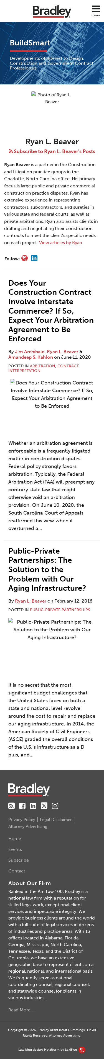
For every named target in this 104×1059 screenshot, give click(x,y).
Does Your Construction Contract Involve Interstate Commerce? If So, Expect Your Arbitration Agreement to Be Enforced (51, 310)
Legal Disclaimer (56, 819)
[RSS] (11, 806)
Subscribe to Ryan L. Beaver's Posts (54, 151)
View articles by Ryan (60, 242)
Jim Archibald (30, 351)
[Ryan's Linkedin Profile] (34, 258)
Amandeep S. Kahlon (30, 357)
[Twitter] (44, 806)
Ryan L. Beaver (62, 351)
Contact (16, 871)
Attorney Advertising (27, 826)
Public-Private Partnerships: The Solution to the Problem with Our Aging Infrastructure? (47, 569)
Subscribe (18, 860)
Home (14, 838)
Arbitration (42, 366)
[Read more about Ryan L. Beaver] (24, 258)
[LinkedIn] (33, 806)
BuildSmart (30, 42)
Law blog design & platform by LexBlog (48, 1050)
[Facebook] (22, 806)
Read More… (21, 1009)
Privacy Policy (21, 819)
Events (15, 849)
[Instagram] (55, 806)
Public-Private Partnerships (60, 610)
